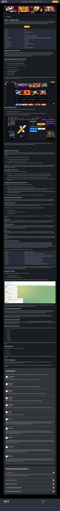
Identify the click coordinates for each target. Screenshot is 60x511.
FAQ (40, 1)
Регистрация (31, 1)
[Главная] (4, 2)
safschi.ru (43, 504)
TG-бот (13, 173)
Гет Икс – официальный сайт (24, 321)
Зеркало (36, 1)
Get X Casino (24, 1)
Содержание (8, 16)
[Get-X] (11, 501)
